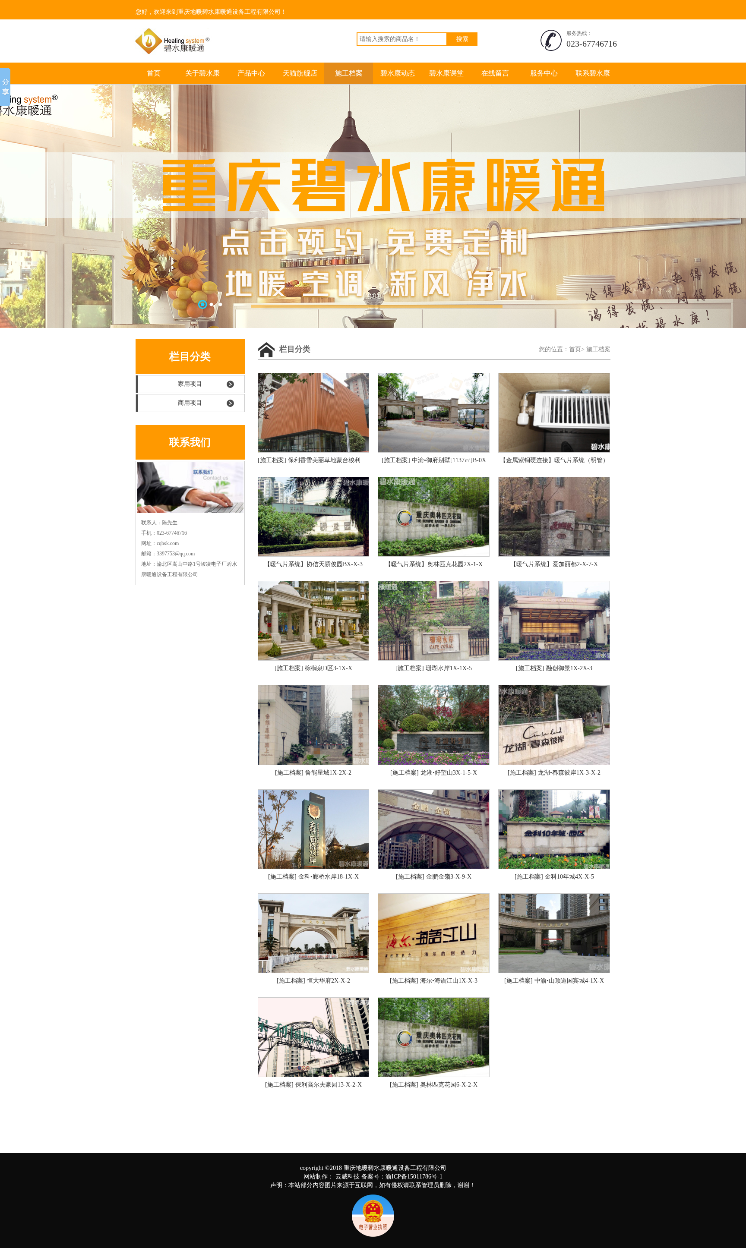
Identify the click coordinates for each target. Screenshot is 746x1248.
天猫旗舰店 (300, 73)
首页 (154, 73)
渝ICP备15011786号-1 (414, 1176)
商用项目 (190, 403)
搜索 (462, 39)
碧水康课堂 (446, 73)
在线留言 (495, 73)
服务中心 (544, 73)
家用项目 (190, 384)
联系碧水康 (592, 73)
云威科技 (347, 1176)
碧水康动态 (397, 73)
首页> (577, 349)
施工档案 (349, 73)
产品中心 (251, 73)
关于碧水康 (202, 73)
